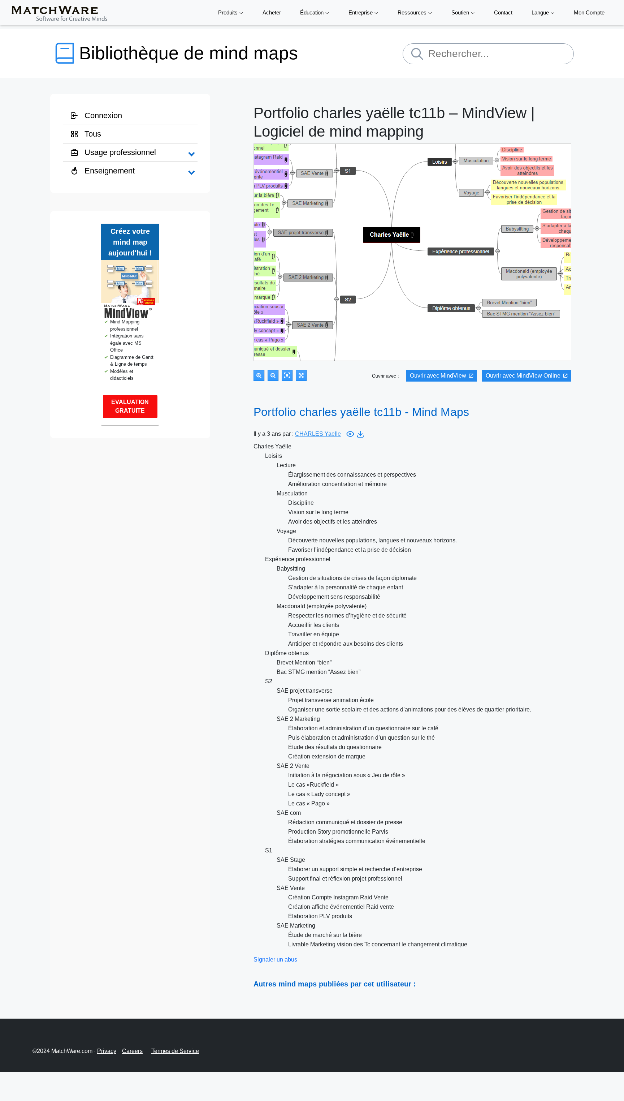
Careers (132, 1051)
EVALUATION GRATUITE (130, 406)
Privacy (106, 1051)
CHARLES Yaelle (318, 434)
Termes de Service (175, 1051)
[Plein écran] (301, 375)
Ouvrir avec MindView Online (523, 376)
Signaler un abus (275, 959)
